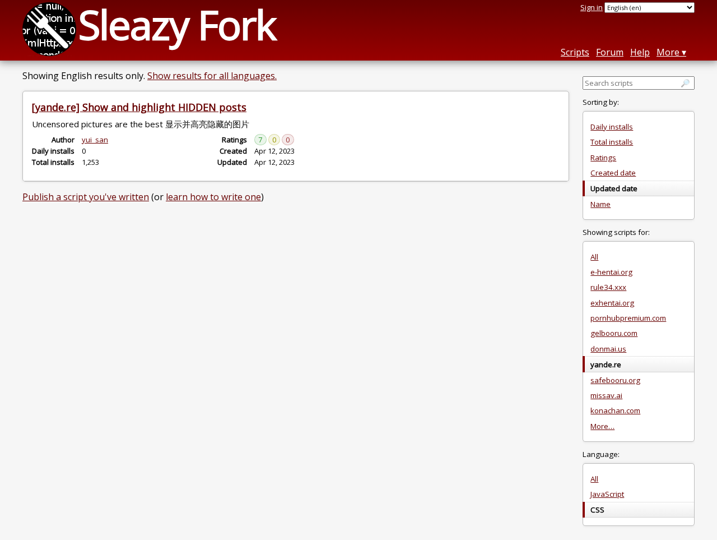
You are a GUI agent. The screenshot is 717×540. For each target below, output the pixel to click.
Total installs (611, 142)
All (594, 257)
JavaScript (607, 494)
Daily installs (611, 127)
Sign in (591, 7)
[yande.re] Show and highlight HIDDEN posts (139, 107)
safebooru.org (615, 380)
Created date (613, 173)
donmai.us (608, 349)
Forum (609, 52)
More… (602, 426)
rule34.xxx (608, 287)
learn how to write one (213, 197)
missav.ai (606, 395)
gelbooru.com (613, 333)
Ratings (603, 158)
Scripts (575, 52)
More (668, 52)
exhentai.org (612, 303)
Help (640, 52)
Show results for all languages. (212, 76)
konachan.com (615, 410)
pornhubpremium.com (628, 318)
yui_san (95, 140)
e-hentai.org (611, 272)
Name (600, 204)
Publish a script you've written (85, 197)
